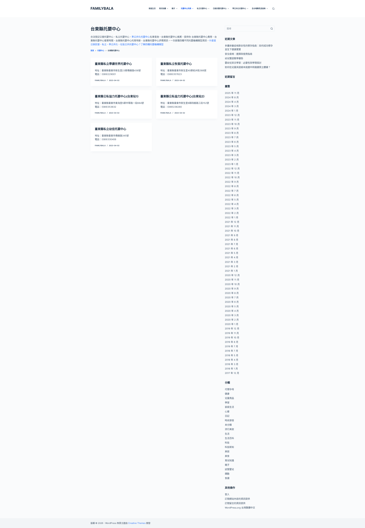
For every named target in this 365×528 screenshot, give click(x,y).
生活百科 (229, 438)
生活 (227, 433)
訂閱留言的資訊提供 (235, 503)
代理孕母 (229, 389)
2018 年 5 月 (231, 355)
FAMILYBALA (102, 8)
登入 (227, 494)
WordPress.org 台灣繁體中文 (240, 507)
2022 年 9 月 (232, 181)
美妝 (227, 451)
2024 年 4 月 (232, 101)
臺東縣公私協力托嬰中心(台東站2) (182, 96)
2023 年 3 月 (232, 155)
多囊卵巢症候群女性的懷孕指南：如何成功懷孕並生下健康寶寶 (249, 47)
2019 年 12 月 (232, 328)
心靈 (227, 411)
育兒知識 (229, 460)
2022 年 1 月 (231, 217)
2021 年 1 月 (231, 270)
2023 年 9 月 (232, 128)
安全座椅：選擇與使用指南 (238, 53)
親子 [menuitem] (173, 8)
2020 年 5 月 (232, 306)
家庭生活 (229, 407)
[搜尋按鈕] (271, 28)
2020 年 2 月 (232, 319)
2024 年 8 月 (232, 97)
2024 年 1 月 (231, 110)
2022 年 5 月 (232, 199)
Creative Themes (137, 523)
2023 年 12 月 (232, 115)
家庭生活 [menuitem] (152, 8)
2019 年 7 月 (231, 346)
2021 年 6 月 (231, 248)
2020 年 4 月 (232, 310)
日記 (227, 416)
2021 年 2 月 (231, 266)
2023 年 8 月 (232, 132)
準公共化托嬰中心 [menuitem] (239, 8)
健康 (227, 393)
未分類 (228, 424)
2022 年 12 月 (232, 168)
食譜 (227, 478)
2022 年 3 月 (232, 208)
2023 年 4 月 (232, 150)
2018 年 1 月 (231, 368)
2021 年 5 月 (231, 253)
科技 (227, 442)
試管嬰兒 (229, 469)
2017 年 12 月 (232, 373)
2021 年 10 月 (232, 230)
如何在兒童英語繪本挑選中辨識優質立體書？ (247, 67)
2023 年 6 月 (232, 141)
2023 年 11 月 (232, 119)
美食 (227, 456)
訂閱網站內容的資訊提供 (237, 498)
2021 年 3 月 (231, 262)
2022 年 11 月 (232, 173)
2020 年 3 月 (232, 315)
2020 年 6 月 (232, 301)
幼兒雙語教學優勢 (234, 58)
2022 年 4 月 (232, 204)
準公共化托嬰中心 (141, 36)
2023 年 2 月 (232, 159)
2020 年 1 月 (231, 324)
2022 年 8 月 (232, 186)
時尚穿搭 (229, 420)
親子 (227, 464)
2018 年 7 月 (231, 350)
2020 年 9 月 (232, 288)
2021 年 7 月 (231, 244)
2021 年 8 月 (231, 239)
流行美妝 (229, 429)
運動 (227, 473)
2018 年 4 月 (231, 359)
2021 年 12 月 (232, 221)
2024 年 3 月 (232, 106)
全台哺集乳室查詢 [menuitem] (258, 8)
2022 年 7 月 (232, 190)
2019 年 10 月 (232, 337)
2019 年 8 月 (231, 341)
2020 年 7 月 (232, 297)
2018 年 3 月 (231, 364)
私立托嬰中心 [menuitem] (202, 8)
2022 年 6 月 (232, 195)
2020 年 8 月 (232, 293)
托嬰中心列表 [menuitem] (186, 8)
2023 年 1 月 (231, 164)
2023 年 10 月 (232, 124)
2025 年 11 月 (232, 93)
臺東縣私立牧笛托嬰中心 (176, 64)
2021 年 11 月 (232, 226)
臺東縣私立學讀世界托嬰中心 (113, 64)
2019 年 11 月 (232, 333)
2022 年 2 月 (232, 213)
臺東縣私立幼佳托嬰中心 (110, 129)
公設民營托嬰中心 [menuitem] (220, 8)
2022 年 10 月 (232, 177)
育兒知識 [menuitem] (162, 8)
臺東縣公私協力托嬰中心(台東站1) (116, 96)
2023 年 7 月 (232, 137)
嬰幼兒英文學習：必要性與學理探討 (243, 62)
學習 (227, 402)
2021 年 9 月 (231, 235)
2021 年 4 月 (231, 257)
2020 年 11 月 (232, 279)
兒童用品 (229, 398)
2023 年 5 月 (232, 146)
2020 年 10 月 (232, 284)
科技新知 (229, 447)
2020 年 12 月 (232, 275)
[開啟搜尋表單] (273, 9)
